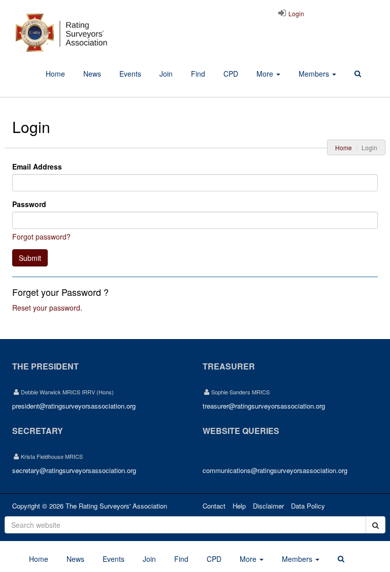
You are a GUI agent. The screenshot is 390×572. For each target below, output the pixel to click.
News (92, 74)
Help (239, 506)
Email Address (37, 166)
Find (198, 74)
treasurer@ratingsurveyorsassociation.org (264, 406)
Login (295, 13)
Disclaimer (268, 506)
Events (130, 74)
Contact (214, 506)
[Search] (358, 74)
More (265, 74)
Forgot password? (41, 236)
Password (29, 204)
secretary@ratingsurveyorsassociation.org (74, 470)
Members (315, 74)
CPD (230, 74)
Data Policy (308, 506)
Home (55, 74)
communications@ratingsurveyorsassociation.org (275, 470)
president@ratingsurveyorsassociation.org (74, 406)
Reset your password (46, 307)
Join (166, 74)
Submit (30, 258)
